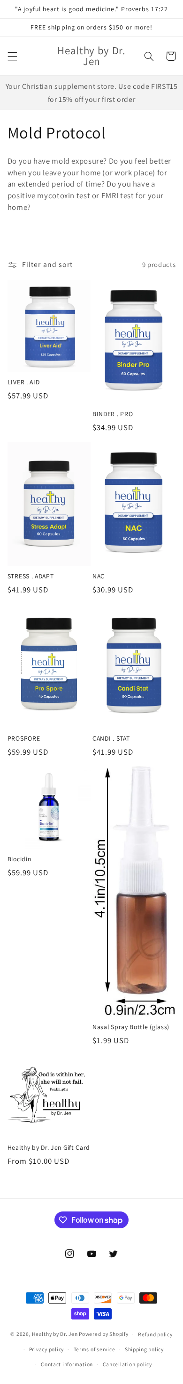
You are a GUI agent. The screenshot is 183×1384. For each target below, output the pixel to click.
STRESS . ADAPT (31, 576)
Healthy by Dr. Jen (54, 1333)
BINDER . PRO (112, 414)
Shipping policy (144, 1349)
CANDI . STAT (111, 738)
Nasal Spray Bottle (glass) (130, 1027)
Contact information (67, 1364)
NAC (98, 576)
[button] (12, 56)
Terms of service (94, 1349)
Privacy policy (46, 1349)
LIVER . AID (24, 382)
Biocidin (19, 859)
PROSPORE (24, 738)
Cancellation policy (127, 1364)
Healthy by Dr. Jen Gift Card (49, 1148)
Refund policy (155, 1334)
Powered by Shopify (103, 1333)
